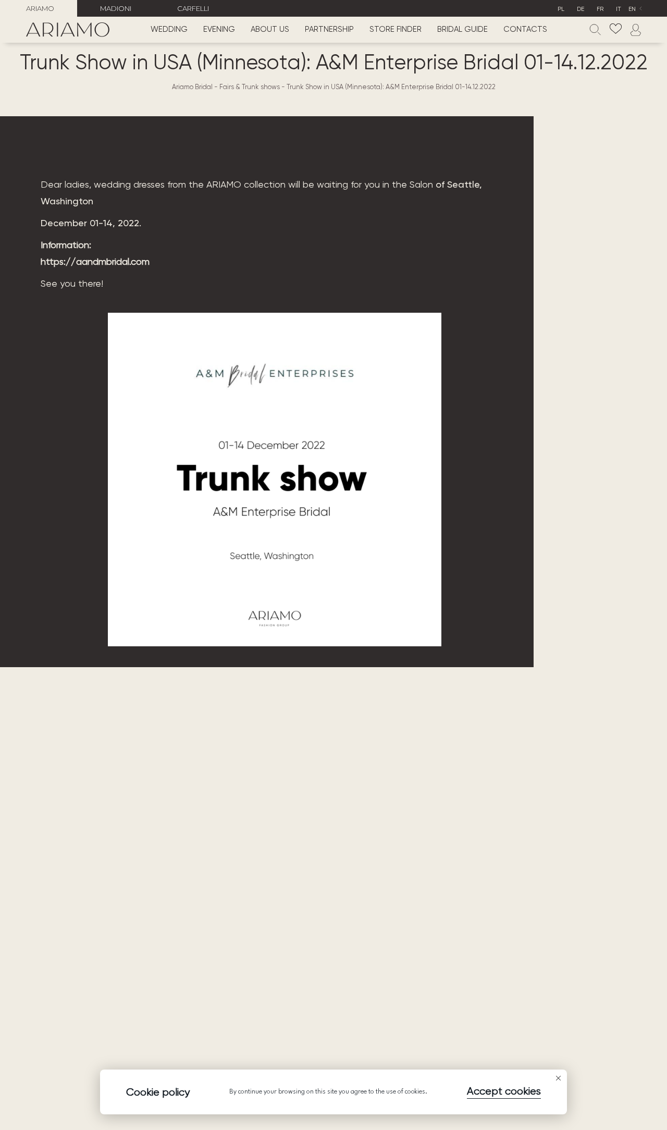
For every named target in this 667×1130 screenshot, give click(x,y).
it (618, 9)
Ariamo (40, 8)
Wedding (169, 30)
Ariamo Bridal (192, 87)
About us (270, 30)
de (580, 9)
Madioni (115, 8)
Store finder (395, 30)
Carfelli (193, 8)
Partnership (329, 30)
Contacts (525, 30)
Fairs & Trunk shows (249, 87)
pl (561, 9)
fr (600, 9)
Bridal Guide (462, 30)
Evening (219, 30)
